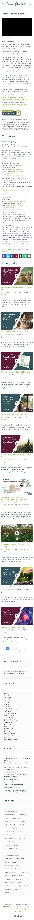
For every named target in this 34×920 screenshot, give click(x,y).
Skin (7, 875)
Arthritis (22, 814)
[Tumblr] (20, 256)
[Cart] (31, 3)
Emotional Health (10, 835)
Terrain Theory (10, 882)
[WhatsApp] (25, 256)
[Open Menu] (3, 4)
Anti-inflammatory (11, 814)
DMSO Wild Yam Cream (10, 772)
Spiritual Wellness (18, 875)
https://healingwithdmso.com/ (15, 175)
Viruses (8, 889)
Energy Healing (10, 838)
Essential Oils (22, 838)
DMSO (4, 507)
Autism (7, 818)
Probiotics (8, 869)
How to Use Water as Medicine (12, 787)
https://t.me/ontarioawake (14, 209)
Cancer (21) (7, 695)
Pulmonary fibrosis (11, 872)
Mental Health (21, 858)
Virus (26, 886)
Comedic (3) (7, 699)
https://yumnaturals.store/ (14, 169)
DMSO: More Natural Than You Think (14, 414)
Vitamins (8, 892)
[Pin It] (16, 256)
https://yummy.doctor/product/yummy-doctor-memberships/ (15, 106)
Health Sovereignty (11, 848)
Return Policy (17, 911)
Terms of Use (22, 906)
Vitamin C (17, 889)
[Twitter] (8, 256)
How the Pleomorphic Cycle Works (13, 627)
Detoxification (9, 831)
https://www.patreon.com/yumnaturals (13, 194)
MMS (7, 862)
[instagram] (18, 916)
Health (16, 845)
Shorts (5, 251)
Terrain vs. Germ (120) (10, 733)
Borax (7, 821)
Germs (7, 841)
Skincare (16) (7, 732)
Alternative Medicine (11, 811)
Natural (15, 862)
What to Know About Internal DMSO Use (15, 372)
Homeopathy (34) (8, 717)
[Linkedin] (12, 256)
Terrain (18, 879)
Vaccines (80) (7, 737)
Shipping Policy (25, 909)
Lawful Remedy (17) (9, 719)
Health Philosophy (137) (10, 713)
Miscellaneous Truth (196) (11, 721)
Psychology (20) (8, 728)
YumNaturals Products (17, 507)
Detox (14, 828)
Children (8, 825)
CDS (23, 821)
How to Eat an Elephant (10, 782)
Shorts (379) (7, 730)
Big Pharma (17, 818)
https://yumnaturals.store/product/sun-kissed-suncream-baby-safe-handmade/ (15, 98)
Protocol (18, 869)
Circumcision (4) (8, 697)
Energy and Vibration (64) (11, 710)
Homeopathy (9, 858)
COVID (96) (7, 700)
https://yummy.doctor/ (15, 165)
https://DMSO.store (18, 171)
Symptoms (9, 879)
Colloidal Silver (19, 825)
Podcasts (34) (7, 724)
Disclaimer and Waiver (14, 909)
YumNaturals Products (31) (11, 739)
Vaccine (8, 886)
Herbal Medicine (10, 852)
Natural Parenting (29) (10, 722)
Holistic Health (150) (9, 715)
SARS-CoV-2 (24, 872)
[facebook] (15, 916)
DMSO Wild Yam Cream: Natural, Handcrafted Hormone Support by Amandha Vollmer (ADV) (13, 499)
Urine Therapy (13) (9, 735)
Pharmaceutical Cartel (12, 865)
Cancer (16, 821)
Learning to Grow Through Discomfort (14, 587)
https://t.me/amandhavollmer (16, 201)
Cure (7, 828)
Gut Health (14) (8, 711)
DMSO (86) (7, 706)
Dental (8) (6, 702)
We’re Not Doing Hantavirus (11, 779)
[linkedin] (21, 916)
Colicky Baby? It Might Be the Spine (13, 784)
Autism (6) (6, 693)
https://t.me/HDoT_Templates (15, 205)
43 (22, 649)
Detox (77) (6, 704)
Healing (8, 845)
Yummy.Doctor (7, 249)
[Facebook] (4, 256)
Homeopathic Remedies (12, 855)
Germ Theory (17, 841)
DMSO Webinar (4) (9, 708)
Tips (20, 882)
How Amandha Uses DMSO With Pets (14, 332)
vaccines (17, 886)
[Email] (29, 256)
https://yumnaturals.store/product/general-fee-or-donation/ (16, 191)
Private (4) (6, 726)
